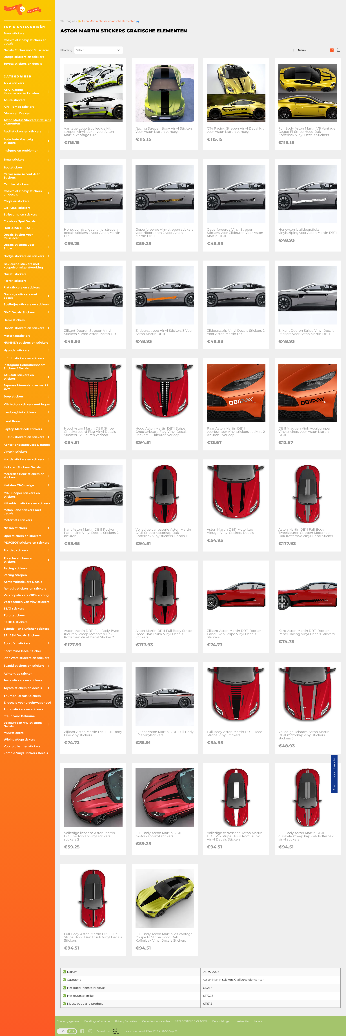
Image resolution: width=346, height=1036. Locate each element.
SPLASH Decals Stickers (22, 635)
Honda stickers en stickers (24, 328)
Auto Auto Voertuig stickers (18, 141)
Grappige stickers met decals (20, 296)
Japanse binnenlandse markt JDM (26, 387)
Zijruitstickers (14, 615)
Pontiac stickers (16, 550)
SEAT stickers (14, 608)
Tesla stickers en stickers (23, 680)
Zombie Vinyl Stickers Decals (26, 753)
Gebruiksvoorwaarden (156, 1021)
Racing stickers (15, 568)
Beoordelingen (221, 1021)
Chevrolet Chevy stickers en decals (25, 41)
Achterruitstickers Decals (23, 582)
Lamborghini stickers (20, 412)
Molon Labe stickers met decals (22, 511)
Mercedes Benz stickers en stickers (24, 475)
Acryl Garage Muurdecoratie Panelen (21, 91)
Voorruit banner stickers (22, 746)
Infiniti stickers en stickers (24, 358)
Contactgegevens (68, 1021)
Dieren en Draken (17, 113)
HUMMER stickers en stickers (26, 342)
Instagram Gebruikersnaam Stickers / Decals (24, 366)
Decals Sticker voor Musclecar (26, 50)
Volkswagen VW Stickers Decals (23, 724)
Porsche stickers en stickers (19, 560)
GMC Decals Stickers (19, 312)
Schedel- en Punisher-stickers (26, 628)
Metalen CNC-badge (19, 485)
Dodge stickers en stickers (24, 57)
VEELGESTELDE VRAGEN (191, 1021)
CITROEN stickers (17, 208)
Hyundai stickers (16, 350)
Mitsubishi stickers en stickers (27, 503)
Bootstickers (13, 167)
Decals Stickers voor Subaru (19, 246)
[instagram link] (90, 1031)
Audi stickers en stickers (22, 131)
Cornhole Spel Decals (20, 221)
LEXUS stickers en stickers (24, 437)
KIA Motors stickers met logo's (27, 404)
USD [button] (62, 1031)
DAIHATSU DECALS (18, 228)
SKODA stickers (16, 622)
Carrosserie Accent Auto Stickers (22, 175)
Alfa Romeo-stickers (19, 106)
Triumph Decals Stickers (22, 696)
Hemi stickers (14, 320)
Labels (258, 1021)
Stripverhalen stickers (20, 214)
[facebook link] (82, 1031)
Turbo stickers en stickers (23, 709)
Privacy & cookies (126, 1021)
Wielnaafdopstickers (19, 739)
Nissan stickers (15, 528)
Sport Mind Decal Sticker (22, 651)
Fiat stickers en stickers (22, 287)
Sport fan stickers (17, 643)
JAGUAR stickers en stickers (19, 376)
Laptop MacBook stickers (23, 429)
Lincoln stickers (16, 451)
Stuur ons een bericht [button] (334, 774)
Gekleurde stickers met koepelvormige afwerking (23, 265)
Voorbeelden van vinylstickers (27, 602)
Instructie (242, 1021)
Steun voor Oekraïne (19, 716)
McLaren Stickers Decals (22, 467)
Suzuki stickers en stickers (24, 665)
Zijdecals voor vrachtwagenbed (27, 702)
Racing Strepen (15, 575)
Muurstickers (14, 733)
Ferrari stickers (15, 281)
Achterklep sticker (18, 673)
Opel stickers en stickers (22, 536)
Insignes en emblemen (21, 150)
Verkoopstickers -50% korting (26, 595)
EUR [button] (71, 1031)
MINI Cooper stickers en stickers (22, 494)
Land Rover (12, 421)
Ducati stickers (15, 274)
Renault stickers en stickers (25, 588)
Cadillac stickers (16, 184)
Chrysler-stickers (17, 201)
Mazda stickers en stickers (24, 459)
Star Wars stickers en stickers (26, 658)
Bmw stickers (14, 33)
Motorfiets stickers (18, 520)
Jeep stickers (14, 396)
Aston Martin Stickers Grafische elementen (27, 121)
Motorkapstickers (17, 335)
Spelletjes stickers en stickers (26, 304)
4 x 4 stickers (14, 83)
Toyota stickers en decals (23, 63)
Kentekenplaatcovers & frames (27, 444)
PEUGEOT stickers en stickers (26, 542)
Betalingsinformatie (97, 1021)
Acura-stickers (14, 100)
